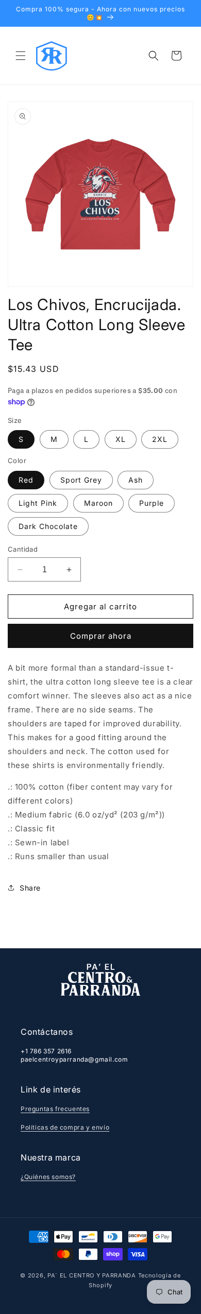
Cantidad (23, 549)
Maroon (98, 503)
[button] (20, 55)
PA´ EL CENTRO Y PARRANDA (91, 1275)
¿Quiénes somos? (48, 1177)
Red (26, 479)
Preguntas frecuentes (55, 1109)
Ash (135, 479)
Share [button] (30, 887)
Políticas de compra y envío (65, 1127)
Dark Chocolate (48, 526)
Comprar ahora (100, 636)
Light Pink (38, 503)
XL (120, 439)
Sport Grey (81, 479)
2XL (159, 439)
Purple (151, 503)
